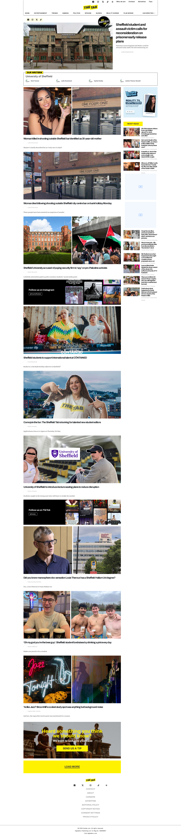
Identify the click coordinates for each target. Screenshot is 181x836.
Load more (72, 766)
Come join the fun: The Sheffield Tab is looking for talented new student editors (62, 422)
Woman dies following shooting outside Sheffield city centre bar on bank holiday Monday (67, 203)
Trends (55, 13)
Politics (76, 13)
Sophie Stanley (98, 81)
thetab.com (86, 828)
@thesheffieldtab (35, 294)
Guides (99, 13)
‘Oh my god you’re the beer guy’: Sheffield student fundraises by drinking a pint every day (67, 642)
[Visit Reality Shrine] (140, 102)
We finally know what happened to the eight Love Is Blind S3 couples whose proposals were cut (148, 257)
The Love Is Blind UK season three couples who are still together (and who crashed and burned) (148, 280)
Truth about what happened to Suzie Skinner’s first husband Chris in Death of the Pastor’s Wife (149, 292)
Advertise (142, 1)
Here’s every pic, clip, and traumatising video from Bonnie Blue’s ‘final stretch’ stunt (149, 245)
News (27, 13)
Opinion (88, 13)
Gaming (65, 13)
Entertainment (40, 13)
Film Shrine (128, 13)
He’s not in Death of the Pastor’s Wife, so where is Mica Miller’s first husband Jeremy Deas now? (149, 143)
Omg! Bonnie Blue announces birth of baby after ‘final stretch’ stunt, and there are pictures (149, 234)
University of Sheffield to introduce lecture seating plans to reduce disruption (61, 487)
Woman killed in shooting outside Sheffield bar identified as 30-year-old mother (62, 138)
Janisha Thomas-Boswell (132, 81)
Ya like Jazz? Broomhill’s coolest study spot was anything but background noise (63, 707)
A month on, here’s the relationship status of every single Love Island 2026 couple (148, 154)
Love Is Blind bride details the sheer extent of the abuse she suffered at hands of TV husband (149, 269)
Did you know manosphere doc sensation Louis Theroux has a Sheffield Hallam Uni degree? (69, 577)
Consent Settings (90, 813)
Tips (150, 1)
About (90, 793)
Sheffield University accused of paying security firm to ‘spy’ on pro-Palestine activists (65, 268)
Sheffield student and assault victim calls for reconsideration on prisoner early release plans (131, 33)
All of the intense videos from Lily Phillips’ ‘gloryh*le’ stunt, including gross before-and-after (149, 132)
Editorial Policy (90, 805)
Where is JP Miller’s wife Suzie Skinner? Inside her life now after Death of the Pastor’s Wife (149, 165)
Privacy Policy (90, 817)
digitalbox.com (92, 833)
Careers (90, 797)
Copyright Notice (90, 809)
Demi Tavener (35, 81)
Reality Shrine (112, 13)
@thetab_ (33, 514)
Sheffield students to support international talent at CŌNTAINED (55, 357)
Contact (132, 1)
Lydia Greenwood (66, 81)
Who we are (120, 1)
